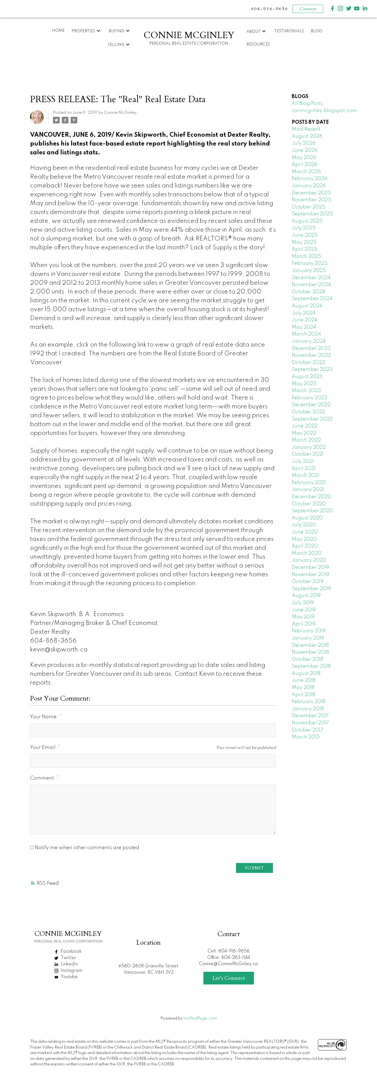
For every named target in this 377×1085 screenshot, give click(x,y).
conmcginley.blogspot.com (324, 110)
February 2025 (310, 263)
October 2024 (308, 291)
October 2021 (307, 454)
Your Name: (44, 716)
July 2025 (304, 228)
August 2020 (307, 518)
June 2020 (305, 532)
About (253, 32)
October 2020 (309, 503)
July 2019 (303, 602)
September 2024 (312, 298)
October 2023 (308, 362)
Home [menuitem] (58, 31)
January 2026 (309, 185)
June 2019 (304, 610)
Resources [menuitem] (258, 44)
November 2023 (311, 355)
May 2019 (303, 616)
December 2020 (311, 496)
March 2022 (306, 440)
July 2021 (303, 461)
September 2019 (311, 588)
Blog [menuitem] (316, 31)
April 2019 (303, 624)
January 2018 (308, 708)
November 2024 (311, 284)
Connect (307, 9)
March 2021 (305, 475)
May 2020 (304, 539)
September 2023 (312, 369)
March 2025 (306, 256)
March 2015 (306, 737)
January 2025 (309, 270)
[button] (332, 8)
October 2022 (308, 412)
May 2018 (303, 687)
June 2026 (304, 150)
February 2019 (309, 631)
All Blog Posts (307, 103)
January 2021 (308, 489)
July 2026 (303, 143)
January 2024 (309, 341)
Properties (83, 31)
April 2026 (304, 164)
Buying (116, 31)
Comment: (43, 778)
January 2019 (308, 638)
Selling (116, 45)
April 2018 (303, 694)
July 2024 (303, 313)
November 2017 (310, 722)
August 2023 (307, 376)
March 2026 (306, 171)
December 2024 (311, 277)
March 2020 (307, 553)
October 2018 (307, 659)
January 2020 (309, 560)
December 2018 (310, 645)
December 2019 (310, 567)
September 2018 (311, 666)
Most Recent (306, 129)
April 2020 (305, 546)
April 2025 (304, 249)
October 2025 (308, 207)
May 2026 (304, 157)
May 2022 (304, 433)
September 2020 (312, 510)
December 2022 (311, 404)
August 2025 (307, 221)
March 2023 (306, 390)
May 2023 (304, 383)
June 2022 (304, 426)
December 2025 (311, 193)
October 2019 (307, 581)
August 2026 (307, 136)
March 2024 (306, 334)
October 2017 (307, 730)
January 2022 (309, 447)
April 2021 (303, 468)
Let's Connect (228, 978)
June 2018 (303, 680)
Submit (254, 868)
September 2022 (312, 419)
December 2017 (310, 715)
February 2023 (309, 397)
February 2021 (309, 482)
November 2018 (310, 652)
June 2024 (304, 320)
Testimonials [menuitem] (289, 31)
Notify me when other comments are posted (86, 847)
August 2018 (306, 673)
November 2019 (310, 574)
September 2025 (312, 214)
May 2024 (304, 327)
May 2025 (304, 242)
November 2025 (311, 199)
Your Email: (44, 747)
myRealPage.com (200, 1018)
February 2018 (308, 701)
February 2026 (309, 178)
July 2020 (304, 524)
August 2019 (306, 595)
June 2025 (305, 235)
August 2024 (307, 305)
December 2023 (311, 348)
